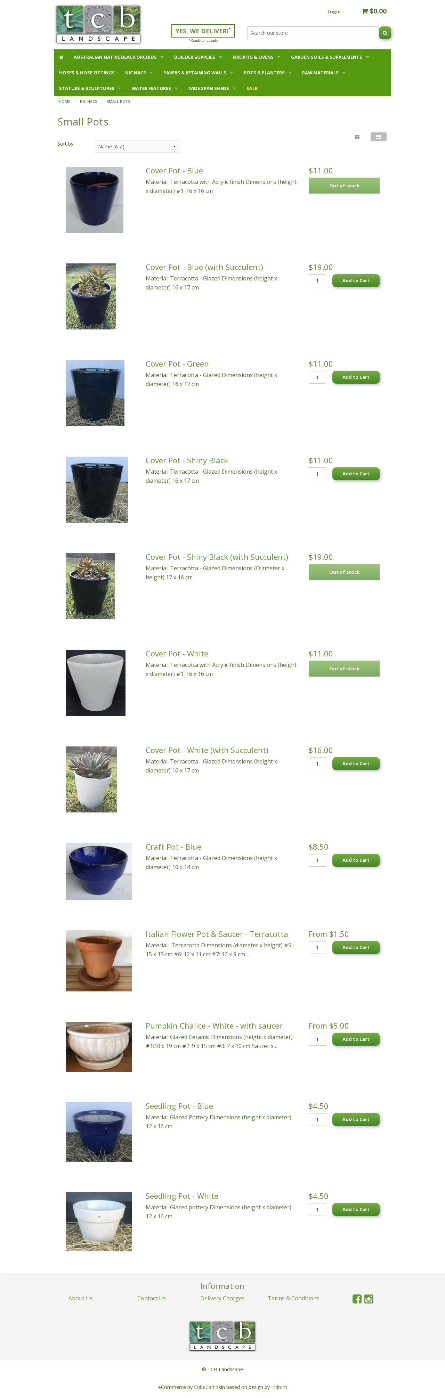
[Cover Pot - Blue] (94, 199)
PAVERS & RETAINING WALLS (194, 73)
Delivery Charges (222, 1298)
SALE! (252, 88)
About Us (80, 1298)
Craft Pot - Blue (173, 846)
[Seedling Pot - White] (98, 1221)
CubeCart (204, 1387)
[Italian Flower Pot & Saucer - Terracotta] (98, 960)
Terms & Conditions (293, 1298)
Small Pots (118, 101)
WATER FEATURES (151, 88)
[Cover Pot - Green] (95, 392)
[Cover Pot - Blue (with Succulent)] (91, 296)
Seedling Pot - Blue (179, 1106)
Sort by (65, 143)
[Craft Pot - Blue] (98, 871)
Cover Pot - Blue (174, 170)
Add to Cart (356, 280)
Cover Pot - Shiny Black (187, 460)
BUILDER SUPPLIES (194, 57)
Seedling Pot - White (182, 1196)
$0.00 (377, 11)
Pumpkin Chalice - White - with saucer (214, 1025)
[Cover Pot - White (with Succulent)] (91, 779)
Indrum (279, 1387)
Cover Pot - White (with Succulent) (207, 750)
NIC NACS (135, 73)
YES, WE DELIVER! (203, 30)
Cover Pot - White (177, 653)
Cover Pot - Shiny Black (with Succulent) (217, 556)
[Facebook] (357, 1299)
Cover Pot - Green (177, 363)
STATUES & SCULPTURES (86, 88)
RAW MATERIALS (320, 73)
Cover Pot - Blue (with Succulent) (204, 267)
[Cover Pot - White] (95, 682)
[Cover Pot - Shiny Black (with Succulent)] (90, 585)
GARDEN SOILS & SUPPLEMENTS (326, 57)
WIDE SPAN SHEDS (208, 88)
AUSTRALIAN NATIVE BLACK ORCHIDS (115, 57)
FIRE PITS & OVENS (253, 57)
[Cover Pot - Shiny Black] (96, 489)
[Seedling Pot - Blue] (98, 1131)
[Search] (385, 32)
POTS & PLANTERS (264, 73)
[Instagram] (368, 1299)
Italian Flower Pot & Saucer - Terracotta (217, 934)
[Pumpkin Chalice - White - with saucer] (98, 1046)
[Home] (61, 57)
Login (334, 11)
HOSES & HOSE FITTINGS (87, 73)
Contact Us (151, 1298)
